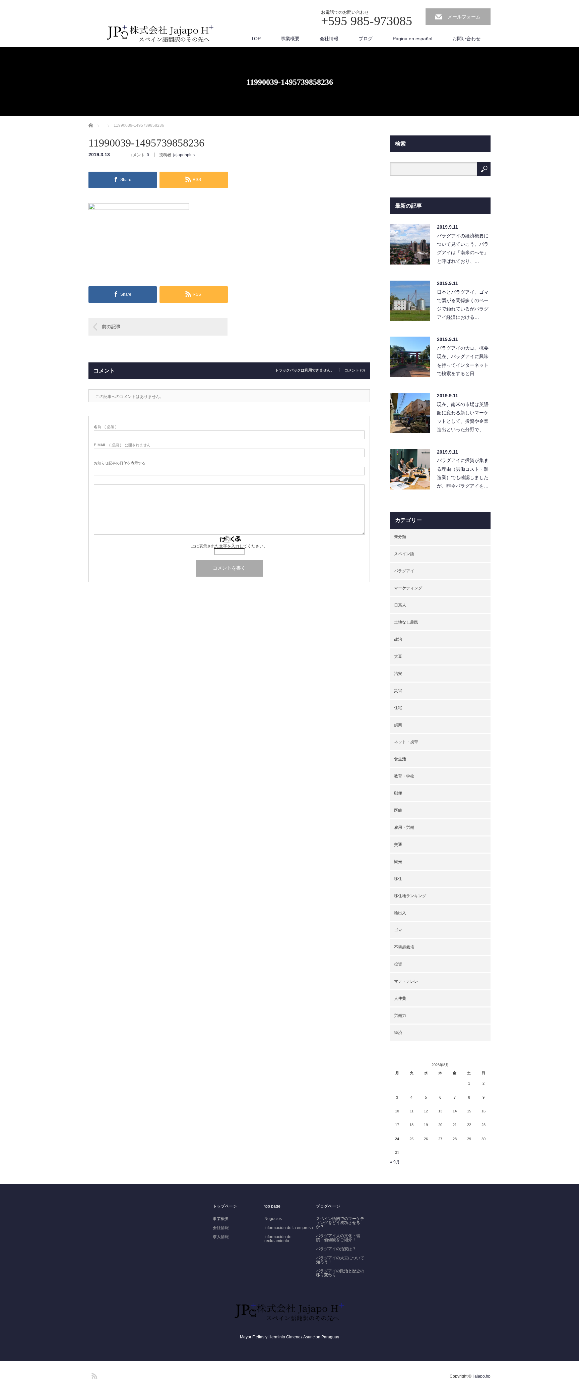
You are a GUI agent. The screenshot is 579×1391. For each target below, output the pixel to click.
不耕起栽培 (404, 947)
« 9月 (395, 1162)
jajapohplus (184, 155)
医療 (398, 810)
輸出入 (400, 913)
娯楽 (398, 724)
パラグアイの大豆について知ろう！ (340, 1260)
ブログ (366, 38)
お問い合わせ (466, 38)
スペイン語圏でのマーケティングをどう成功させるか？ (340, 1223)
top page (272, 1206)
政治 (398, 639)
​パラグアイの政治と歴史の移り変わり (340, 1273)
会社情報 (329, 38)
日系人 (400, 605)
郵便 (398, 793)
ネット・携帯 (406, 742)
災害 (398, 690)
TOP (256, 38)
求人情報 (221, 1237)
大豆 (398, 656)
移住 (398, 878)
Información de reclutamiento (278, 1239)
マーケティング (408, 588)
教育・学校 (404, 776)
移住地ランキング (410, 895)
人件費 (400, 998)
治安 (398, 673)
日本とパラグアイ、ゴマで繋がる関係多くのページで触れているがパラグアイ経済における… (463, 304)
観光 (398, 861)
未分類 (400, 536)
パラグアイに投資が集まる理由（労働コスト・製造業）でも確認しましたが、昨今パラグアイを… (463, 473)
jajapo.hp (482, 1376)
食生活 (400, 759)
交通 (398, 844)
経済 (398, 1032)
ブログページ (328, 1206)
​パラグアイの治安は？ (336, 1249)
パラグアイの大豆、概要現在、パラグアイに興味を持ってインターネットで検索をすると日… (463, 360)
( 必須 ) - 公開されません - (123, 445)
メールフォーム (464, 16)
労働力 (400, 1015)
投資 (398, 964)
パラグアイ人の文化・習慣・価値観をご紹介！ (338, 1238)
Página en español (412, 38)
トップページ (225, 1206)
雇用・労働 (404, 827)
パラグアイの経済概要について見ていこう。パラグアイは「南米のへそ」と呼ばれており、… (463, 248)
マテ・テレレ (406, 981)
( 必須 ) (105, 427)
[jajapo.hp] (160, 36)
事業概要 (290, 38)
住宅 (398, 707)
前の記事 (111, 326)
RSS (93, 1375)
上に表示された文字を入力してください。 (229, 546)
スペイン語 (404, 554)
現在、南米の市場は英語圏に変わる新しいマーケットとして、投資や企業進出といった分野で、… (463, 417)
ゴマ (398, 930)
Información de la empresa (288, 1228)
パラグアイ (404, 571)
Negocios (273, 1219)
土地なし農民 (406, 622)
